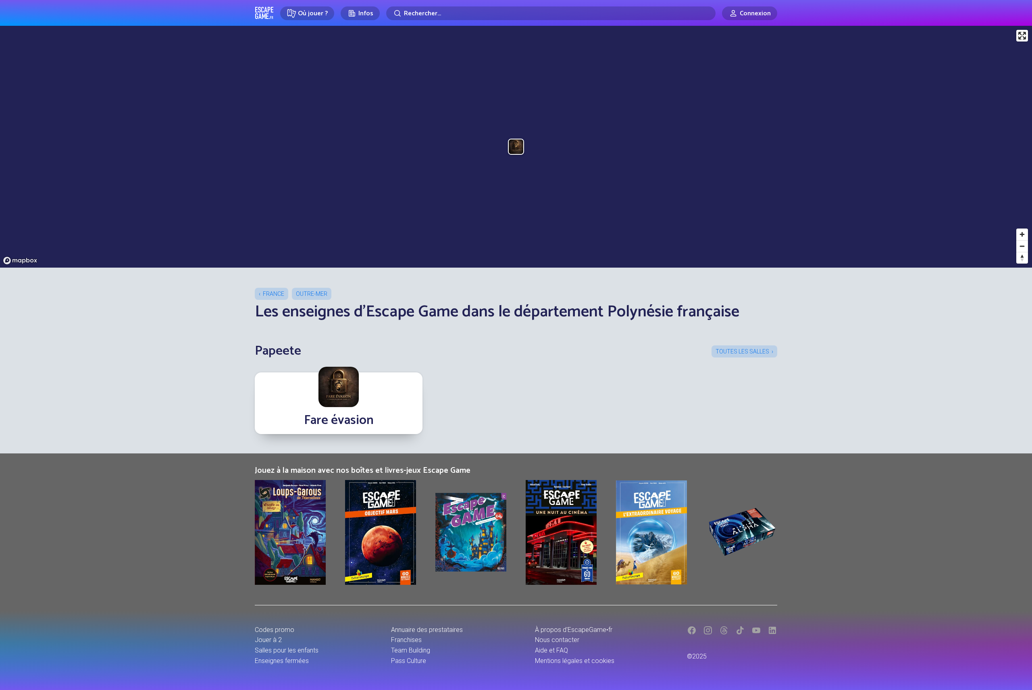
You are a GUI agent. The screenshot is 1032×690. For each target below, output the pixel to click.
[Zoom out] (1022, 246)
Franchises (406, 640)
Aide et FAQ (551, 650)
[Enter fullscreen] (1022, 36)
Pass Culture (408, 661)
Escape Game (264, 12)
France (273, 294)
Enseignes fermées (282, 661)
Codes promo (274, 630)
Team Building (410, 650)
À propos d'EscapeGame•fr (573, 630)
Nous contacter (557, 640)
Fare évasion (339, 420)
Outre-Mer (311, 294)
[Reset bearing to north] (1022, 258)
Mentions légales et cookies (574, 661)
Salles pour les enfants (286, 650)
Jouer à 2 (268, 640)
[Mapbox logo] (20, 260)
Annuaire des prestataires (427, 630)
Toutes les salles (742, 351)
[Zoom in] (1022, 234)
